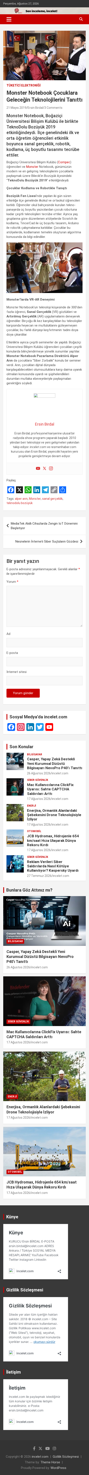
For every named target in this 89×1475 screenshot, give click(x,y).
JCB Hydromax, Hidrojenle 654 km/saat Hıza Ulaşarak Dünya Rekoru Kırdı (53, 840)
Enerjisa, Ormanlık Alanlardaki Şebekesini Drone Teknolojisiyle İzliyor (54, 815)
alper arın (21, 498)
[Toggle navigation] (9, 19)
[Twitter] (44, 468)
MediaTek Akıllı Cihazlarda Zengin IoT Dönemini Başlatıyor (44, 526)
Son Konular (21, 746)
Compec (64, 162)
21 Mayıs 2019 (16, 107)
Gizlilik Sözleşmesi (66, 1457)
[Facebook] (11, 727)
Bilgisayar (34, 754)
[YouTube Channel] (49, 727)
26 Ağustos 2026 (39, 773)
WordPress (58, 1468)
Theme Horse (50, 1462)
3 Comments (53, 107)
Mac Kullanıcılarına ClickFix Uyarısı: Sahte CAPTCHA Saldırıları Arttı (50, 789)
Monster (32, 167)
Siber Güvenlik (37, 780)
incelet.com (60, 773)
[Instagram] (51, 468)
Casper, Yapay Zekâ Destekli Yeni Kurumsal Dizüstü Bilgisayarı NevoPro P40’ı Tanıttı (54, 763)
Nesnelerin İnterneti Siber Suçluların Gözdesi (46, 541)
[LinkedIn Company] (30, 727)
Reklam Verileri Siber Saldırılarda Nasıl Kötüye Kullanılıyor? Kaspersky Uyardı (53, 866)
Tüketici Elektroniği (23, 85)
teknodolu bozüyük (19, 503)
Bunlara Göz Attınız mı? (29, 890)
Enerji (31, 805)
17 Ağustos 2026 (39, 799)
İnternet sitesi (16, 672)
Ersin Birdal (35, 107)
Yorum (12, 582)
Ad (8, 634)
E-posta (12, 653)
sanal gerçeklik (52, 498)
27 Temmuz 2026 (39, 876)
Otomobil (34, 831)
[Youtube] (38, 468)
